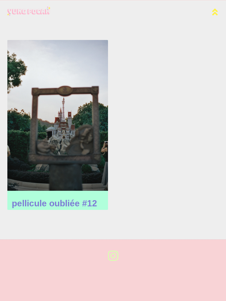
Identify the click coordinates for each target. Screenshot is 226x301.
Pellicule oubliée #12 (54, 203)
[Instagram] (113, 256)
